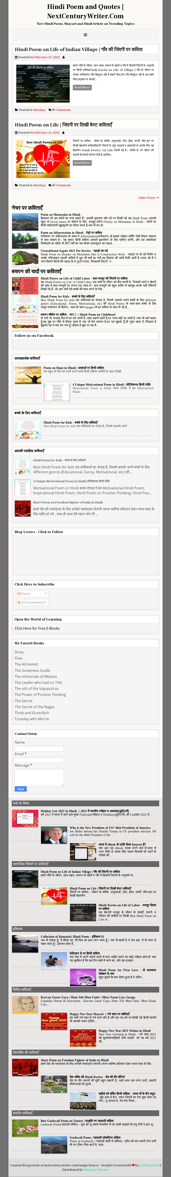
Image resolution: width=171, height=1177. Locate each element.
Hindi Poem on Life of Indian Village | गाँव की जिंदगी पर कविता (78, 49)
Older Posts (146, 197)
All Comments (32, 602)
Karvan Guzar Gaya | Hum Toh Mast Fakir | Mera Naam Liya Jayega (88, 997)
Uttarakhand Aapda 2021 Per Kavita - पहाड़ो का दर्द (74, 250)
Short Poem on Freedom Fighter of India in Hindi (68, 502)
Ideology (32, 110)
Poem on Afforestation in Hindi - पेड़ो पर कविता (71, 232)
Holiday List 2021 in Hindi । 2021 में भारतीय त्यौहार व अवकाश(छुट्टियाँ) (85, 811)
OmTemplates (149, 1165)
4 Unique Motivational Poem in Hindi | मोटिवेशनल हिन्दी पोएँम (112, 384)
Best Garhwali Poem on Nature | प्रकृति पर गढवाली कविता (77, 1121)
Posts (25, 593)
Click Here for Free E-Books (37, 628)
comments (61, 110)
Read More (82, 87)
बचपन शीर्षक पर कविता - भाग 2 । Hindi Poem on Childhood (78, 314)
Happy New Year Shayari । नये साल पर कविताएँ (99, 1014)
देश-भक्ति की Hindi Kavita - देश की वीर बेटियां (97, 1077)
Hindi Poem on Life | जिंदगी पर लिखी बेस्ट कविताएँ (63, 125)
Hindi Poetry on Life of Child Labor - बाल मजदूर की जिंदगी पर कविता (84, 278)
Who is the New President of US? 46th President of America (110, 827)
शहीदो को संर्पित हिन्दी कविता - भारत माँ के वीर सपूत (127, 1093)
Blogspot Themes (96, 1169)
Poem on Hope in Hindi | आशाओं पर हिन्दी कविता (74, 368)
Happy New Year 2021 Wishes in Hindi (125, 1030)
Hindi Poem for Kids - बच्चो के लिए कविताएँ (67, 296)
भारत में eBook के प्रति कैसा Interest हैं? (122, 844)
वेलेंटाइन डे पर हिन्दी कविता (85, 953)
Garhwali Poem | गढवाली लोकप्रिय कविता (95, 1137)
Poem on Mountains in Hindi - (61, 214)
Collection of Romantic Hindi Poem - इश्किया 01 (72, 936)
